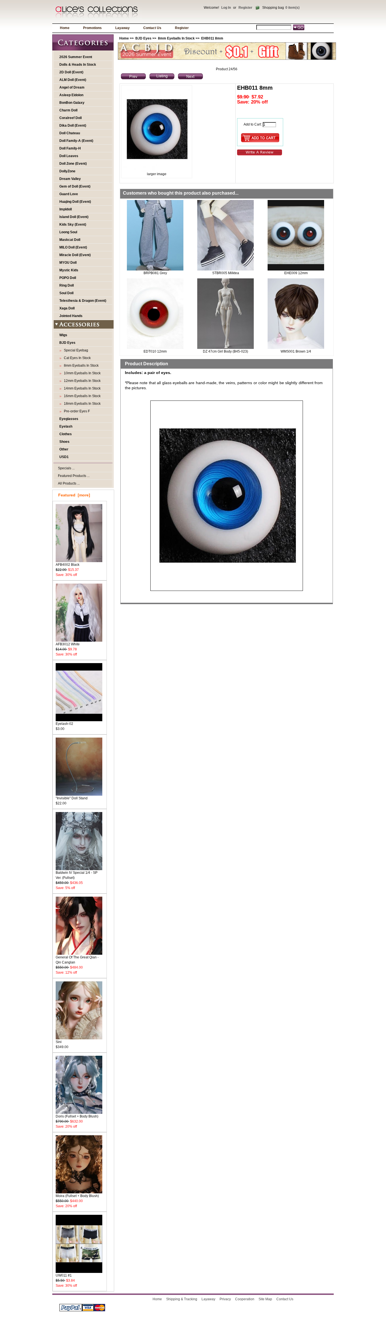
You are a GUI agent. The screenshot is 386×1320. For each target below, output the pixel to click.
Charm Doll (68, 110)
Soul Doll (66, 293)
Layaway (122, 28)
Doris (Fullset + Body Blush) (77, 1116)
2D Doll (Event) (71, 72)
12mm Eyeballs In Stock (81, 381)
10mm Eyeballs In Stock (81, 373)
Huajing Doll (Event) (75, 202)
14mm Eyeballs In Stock (81, 388)
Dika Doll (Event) (72, 125)
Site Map (265, 1299)
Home (65, 28)
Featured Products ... (74, 476)
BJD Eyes (143, 38)
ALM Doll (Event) (72, 80)
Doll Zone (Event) (73, 164)
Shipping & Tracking (181, 1299)
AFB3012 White (68, 644)
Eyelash (65, 426)
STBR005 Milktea (225, 273)
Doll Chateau (69, 133)
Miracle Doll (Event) (75, 255)
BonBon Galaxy (71, 103)
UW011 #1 (64, 1275)
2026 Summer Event (75, 57)
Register (245, 8)
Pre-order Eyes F (76, 411)
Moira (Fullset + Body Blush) (77, 1196)
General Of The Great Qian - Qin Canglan (77, 959)
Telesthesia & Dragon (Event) (82, 301)
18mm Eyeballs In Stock (81, 404)
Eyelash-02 (64, 724)
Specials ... (66, 468)
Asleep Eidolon (71, 95)
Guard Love (68, 194)
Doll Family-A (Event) (76, 141)
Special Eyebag (75, 350)
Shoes (64, 442)
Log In (226, 8)
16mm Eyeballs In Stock (81, 396)
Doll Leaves (68, 156)
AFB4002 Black (67, 565)
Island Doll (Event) (73, 217)
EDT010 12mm (155, 351)
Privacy (225, 1299)
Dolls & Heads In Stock (77, 65)
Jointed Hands (71, 316)
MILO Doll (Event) (73, 247)
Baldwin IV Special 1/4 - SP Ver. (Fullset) (76, 875)
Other (63, 449)
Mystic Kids (68, 270)
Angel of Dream (71, 87)
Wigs (63, 335)
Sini (59, 1042)
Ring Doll (66, 285)
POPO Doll (67, 278)
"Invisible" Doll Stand (72, 798)
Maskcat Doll (69, 240)
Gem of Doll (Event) (74, 186)
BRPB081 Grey (155, 273)
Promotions (92, 28)
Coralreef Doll (70, 118)
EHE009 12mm (296, 273)
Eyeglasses (68, 419)
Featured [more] (74, 495)
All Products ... (69, 483)
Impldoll (65, 209)
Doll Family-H (70, 148)
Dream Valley (70, 179)
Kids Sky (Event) (72, 224)
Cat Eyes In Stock (76, 358)
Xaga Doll (67, 308)
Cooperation (244, 1299)
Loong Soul (68, 232)
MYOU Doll (68, 263)
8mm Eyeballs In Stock (176, 38)
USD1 (64, 457)
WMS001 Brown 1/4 (296, 351)
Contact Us (152, 28)
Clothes (65, 434)
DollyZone (67, 171)
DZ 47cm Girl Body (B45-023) (225, 351)
